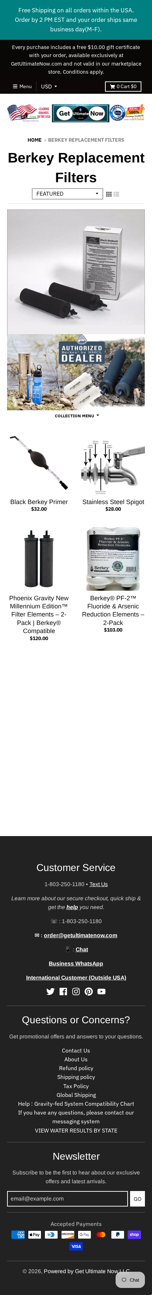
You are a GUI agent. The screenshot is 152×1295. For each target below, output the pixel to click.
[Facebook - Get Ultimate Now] (63, 991)
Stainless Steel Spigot (113, 501)
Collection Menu (74, 415)
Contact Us (76, 1050)
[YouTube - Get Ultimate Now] (101, 991)
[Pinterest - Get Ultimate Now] (88, 991)
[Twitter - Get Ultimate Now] (50, 991)
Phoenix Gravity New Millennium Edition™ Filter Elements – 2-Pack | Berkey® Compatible (39, 615)
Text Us (98, 884)
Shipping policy (76, 1076)
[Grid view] (109, 194)
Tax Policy (76, 1086)
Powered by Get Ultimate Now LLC (87, 1271)
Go (137, 1198)
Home (35, 140)
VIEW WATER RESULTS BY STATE (76, 1130)
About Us (76, 1059)
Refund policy (76, 1068)
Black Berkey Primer (39, 501)
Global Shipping (76, 1094)
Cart (126, 86)
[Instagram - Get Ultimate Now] (76, 991)
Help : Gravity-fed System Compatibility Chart (76, 1103)
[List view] (116, 194)
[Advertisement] (76, 760)
